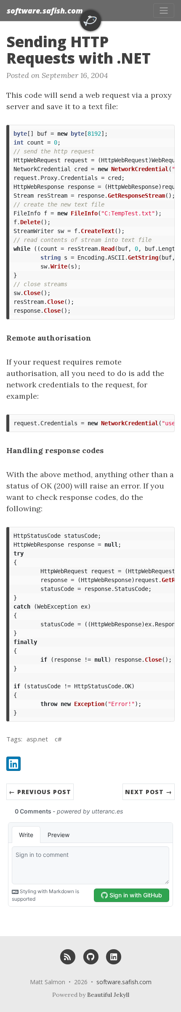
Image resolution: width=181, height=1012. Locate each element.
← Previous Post (40, 792)
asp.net (37, 739)
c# (58, 739)
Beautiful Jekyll (108, 995)
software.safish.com (45, 10)
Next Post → (148, 792)
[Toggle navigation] (163, 10)
